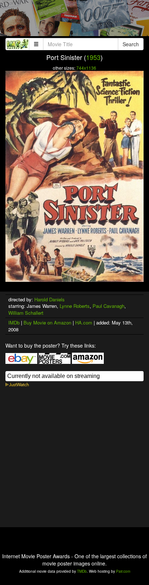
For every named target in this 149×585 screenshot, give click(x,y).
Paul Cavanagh (108, 305)
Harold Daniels (49, 299)
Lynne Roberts (75, 305)
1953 (93, 57)
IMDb (14, 322)
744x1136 (86, 68)
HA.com (83, 322)
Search (131, 44)
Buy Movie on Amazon (47, 322)
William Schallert (25, 312)
